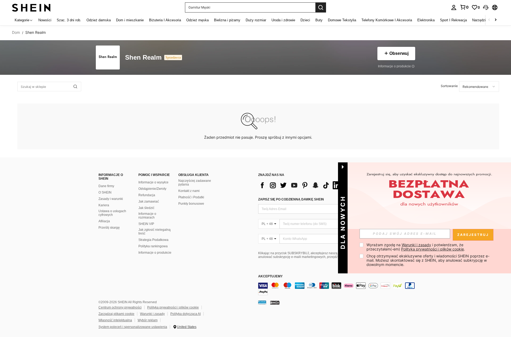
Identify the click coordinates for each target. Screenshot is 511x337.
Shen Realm (143, 57)
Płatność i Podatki (191, 197)
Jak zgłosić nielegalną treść (154, 231)
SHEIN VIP (146, 224)
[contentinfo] (338, 288)
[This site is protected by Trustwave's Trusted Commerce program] (262, 302)
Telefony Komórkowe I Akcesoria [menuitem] (386, 20)
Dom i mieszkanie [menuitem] (130, 20)
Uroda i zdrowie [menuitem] (283, 20)
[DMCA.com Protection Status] (274, 302)
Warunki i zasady (152, 314)
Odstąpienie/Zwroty (152, 189)
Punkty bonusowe (191, 204)
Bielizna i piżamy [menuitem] (227, 20)
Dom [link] (16, 32)
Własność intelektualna (115, 320)
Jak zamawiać (148, 201)
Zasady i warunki (110, 199)
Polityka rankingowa (153, 246)
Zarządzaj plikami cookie (116, 314)
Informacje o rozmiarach (147, 215)
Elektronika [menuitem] (426, 20)
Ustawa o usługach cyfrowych (112, 213)
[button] (486, 7)
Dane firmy (106, 186)
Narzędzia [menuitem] (480, 20)
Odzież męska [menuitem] (197, 20)
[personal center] (454, 7)
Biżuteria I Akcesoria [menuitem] (165, 20)
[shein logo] (31, 7)
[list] (300, 185)
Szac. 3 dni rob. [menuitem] (69, 20)
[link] (464, 7)
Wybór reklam (148, 320)
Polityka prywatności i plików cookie (173, 307)
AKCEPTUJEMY (270, 276)
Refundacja (146, 195)
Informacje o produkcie (154, 252)
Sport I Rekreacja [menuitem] (453, 20)
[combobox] (479, 86)
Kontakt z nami (189, 191)
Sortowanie (449, 86)
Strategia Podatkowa (153, 240)
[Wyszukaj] (320, 7)
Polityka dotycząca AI (185, 314)
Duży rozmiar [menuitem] (256, 20)
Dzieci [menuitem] (305, 20)
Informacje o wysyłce (153, 182)
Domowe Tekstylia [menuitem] (342, 20)
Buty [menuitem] (319, 20)
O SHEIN (105, 192)
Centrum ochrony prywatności (120, 307)
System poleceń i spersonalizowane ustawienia (132, 327)
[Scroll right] (495, 20)
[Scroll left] (489, 20)
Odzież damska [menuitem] (98, 20)
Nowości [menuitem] (44, 20)
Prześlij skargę (109, 227)
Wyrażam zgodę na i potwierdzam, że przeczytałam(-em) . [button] (415, 247)
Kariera (103, 205)
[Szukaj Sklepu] (75, 86)
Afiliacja (104, 221)
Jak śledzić (146, 208)
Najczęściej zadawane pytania (194, 182)
